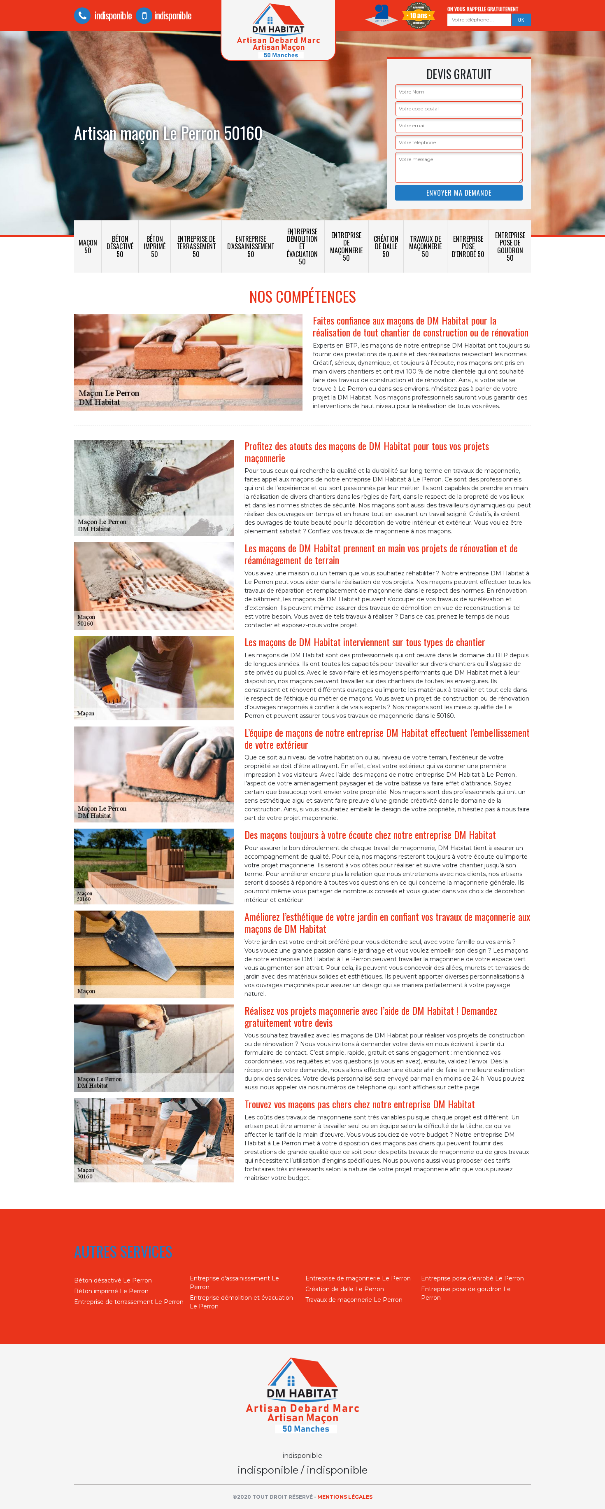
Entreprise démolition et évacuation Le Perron (241, 1302)
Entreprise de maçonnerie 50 (346, 246)
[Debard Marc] (302, 1397)
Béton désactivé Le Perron (113, 1280)
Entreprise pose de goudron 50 (510, 246)
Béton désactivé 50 (120, 246)
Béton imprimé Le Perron (111, 1291)
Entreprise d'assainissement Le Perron (234, 1283)
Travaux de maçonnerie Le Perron (354, 1299)
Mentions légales (344, 1497)
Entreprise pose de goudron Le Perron (466, 1293)
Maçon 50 (88, 246)
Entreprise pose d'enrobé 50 (468, 246)
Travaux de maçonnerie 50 (425, 246)
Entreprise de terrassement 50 (196, 246)
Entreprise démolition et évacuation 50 (302, 246)
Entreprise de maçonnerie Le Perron (358, 1278)
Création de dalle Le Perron (344, 1289)
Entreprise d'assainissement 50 (251, 246)
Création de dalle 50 (386, 246)
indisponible (112, 14)
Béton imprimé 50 (154, 246)
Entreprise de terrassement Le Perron (129, 1302)
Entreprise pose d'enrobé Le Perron (472, 1278)
